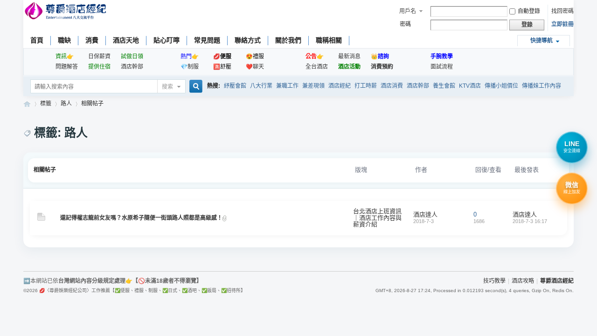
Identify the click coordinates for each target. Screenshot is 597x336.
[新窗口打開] (41, 219)
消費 (91, 40)
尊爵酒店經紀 (27, 104)
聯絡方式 (248, 40)
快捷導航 (541, 40)
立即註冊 (562, 24)
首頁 (36, 40)
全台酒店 (316, 66)
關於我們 (288, 40)
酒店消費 (392, 86)
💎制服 (189, 66)
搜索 (167, 87)
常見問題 (207, 40)
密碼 (405, 24)
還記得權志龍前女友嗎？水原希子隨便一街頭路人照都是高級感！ (141, 218)
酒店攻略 (523, 281)
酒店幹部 (132, 66)
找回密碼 (562, 11)
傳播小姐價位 (501, 86)
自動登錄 (529, 11)
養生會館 (444, 86)
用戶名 (407, 11)
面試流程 (441, 66)
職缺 (64, 40)
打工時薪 (365, 86)
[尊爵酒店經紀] (66, 12)
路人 (66, 103)
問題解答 (67, 66)
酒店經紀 (339, 86)
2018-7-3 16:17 (530, 221)
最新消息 (349, 56)
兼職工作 (287, 86)
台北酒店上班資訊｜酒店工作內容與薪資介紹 (377, 218)
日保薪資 (99, 56)
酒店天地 (126, 40)
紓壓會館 (235, 86)
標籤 (45, 103)
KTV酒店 (470, 86)
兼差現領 (313, 86)
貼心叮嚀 (166, 40)
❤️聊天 (255, 66)
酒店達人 (425, 214)
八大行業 (261, 86)
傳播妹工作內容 (541, 86)
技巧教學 (494, 281)
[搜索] (194, 87)
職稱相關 (329, 40)
